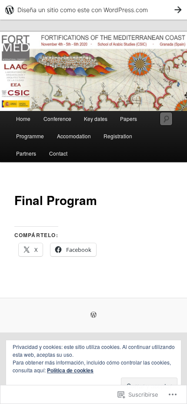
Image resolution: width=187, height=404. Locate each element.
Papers (128, 118)
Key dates (95, 118)
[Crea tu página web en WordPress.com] (93, 10)
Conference (57, 118)
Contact (58, 153)
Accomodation (74, 136)
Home (23, 118)
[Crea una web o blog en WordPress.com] (93, 315)
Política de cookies (70, 370)
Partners (26, 153)
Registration (118, 136)
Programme (30, 136)
